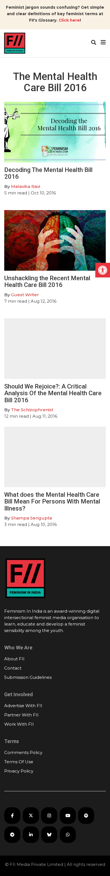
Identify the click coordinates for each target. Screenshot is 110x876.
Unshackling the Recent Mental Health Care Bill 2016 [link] (47, 281)
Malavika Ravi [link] (25, 186)
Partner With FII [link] (21, 715)
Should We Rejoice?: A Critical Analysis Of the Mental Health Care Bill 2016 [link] (53, 393)
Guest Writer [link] (25, 294)
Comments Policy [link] (23, 752)
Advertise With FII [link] (23, 705)
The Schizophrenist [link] (32, 409)
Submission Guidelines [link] (28, 677)
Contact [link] (12, 668)
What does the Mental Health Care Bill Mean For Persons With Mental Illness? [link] (52, 501)
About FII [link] (14, 658)
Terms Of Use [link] (18, 761)
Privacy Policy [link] (18, 771)
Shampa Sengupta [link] (31, 518)
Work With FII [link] (19, 724)
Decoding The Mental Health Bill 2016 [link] (48, 173)
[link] (102, 270)
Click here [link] (69, 20)
